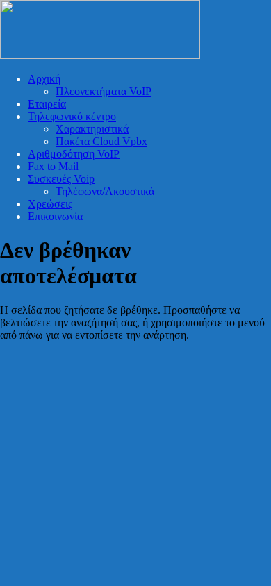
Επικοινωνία (55, 216)
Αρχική (44, 79)
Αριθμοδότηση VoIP (74, 154)
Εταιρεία (47, 104)
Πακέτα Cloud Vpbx (101, 141)
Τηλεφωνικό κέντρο (72, 116)
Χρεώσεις (50, 204)
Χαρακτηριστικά (92, 129)
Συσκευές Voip (61, 179)
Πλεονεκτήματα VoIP (103, 91)
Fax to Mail (53, 166)
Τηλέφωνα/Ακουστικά (105, 191)
